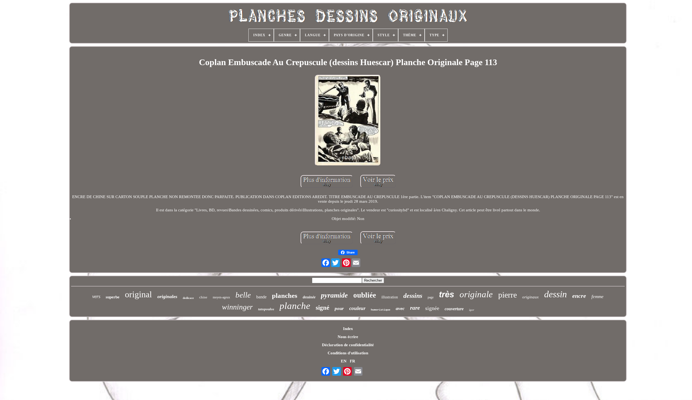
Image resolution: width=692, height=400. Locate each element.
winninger (237, 307)
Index (348, 328)
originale (476, 294)
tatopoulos (266, 309)
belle (243, 295)
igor (471, 309)
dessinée (309, 297)
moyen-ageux (221, 297)
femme (597, 296)
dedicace (188, 297)
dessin (555, 294)
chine (203, 297)
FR (352, 361)
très (446, 294)
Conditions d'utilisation (348, 353)
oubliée (364, 295)
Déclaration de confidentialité (348, 345)
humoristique (380, 309)
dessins (412, 295)
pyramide (334, 295)
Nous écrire (348, 337)
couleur (357, 308)
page (431, 297)
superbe (112, 297)
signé (322, 307)
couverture (454, 308)
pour (339, 308)
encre (579, 295)
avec (400, 308)
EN (344, 361)
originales (167, 296)
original (138, 294)
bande (261, 297)
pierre (507, 294)
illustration (389, 297)
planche (295, 306)
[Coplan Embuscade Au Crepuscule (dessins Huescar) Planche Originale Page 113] (348, 121)
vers (96, 296)
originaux (530, 297)
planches (284, 295)
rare (415, 308)
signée (432, 308)
